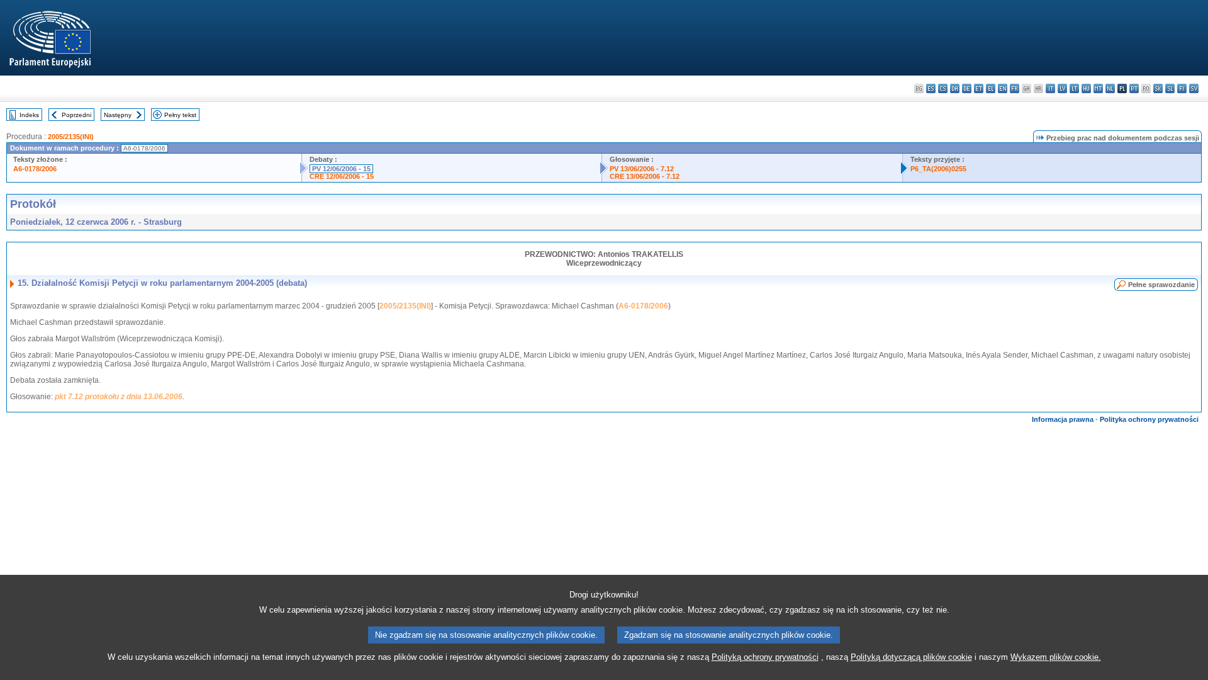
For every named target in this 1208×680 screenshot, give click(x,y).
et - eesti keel (978, 88)
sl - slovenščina (1170, 88)
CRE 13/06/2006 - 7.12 (645, 176)
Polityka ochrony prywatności (1149, 419)
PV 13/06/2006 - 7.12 (642, 169)
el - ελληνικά (990, 88)
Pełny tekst (180, 114)
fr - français (1014, 88)
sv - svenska (1194, 88)
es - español (931, 88)
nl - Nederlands (1110, 88)
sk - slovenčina (1158, 88)
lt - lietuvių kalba (1074, 88)
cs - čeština (943, 88)
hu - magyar (1086, 88)
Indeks (29, 114)
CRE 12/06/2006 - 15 (342, 176)
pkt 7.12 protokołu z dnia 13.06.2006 (118, 396)
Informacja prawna (1062, 419)
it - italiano (1050, 88)
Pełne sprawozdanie (1161, 284)
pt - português (1134, 88)
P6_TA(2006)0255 (938, 169)
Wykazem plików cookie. (1055, 657)
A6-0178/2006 (35, 169)
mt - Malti (1098, 88)
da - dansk (954, 88)
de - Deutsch (966, 88)
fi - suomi (1182, 88)
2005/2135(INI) (71, 136)
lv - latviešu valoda (1062, 88)
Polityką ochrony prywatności (765, 657)
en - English (1002, 88)
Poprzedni (76, 114)
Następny (117, 114)
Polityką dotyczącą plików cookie (911, 657)
